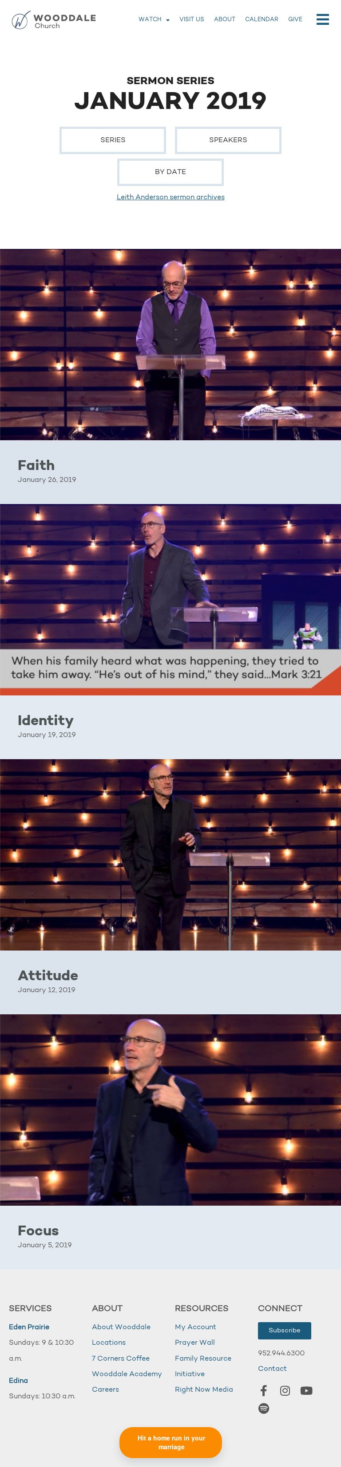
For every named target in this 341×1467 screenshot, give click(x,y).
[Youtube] (306, 1391)
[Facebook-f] (264, 1391)
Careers (105, 1389)
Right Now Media (204, 1389)
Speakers (228, 140)
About (224, 20)
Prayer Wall (195, 1343)
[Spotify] (264, 1408)
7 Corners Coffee (121, 1358)
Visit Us (191, 20)
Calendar (261, 20)
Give (295, 20)
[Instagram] (285, 1391)
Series (113, 140)
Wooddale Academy (127, 1374)
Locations (109, 1343)
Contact (272, 1369)
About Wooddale (121, 1327)
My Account (195, 1327)
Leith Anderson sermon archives (171, 197)
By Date (170, 172)
